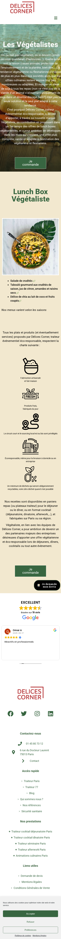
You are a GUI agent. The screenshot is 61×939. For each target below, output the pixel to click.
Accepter (30, 913)
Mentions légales (39, 936)
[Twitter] (24, 714)
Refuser (30, 922)
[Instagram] (37, 714)
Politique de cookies (23, 936)
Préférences (30, 930)
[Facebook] (10, 714)
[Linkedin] (50, 714)
